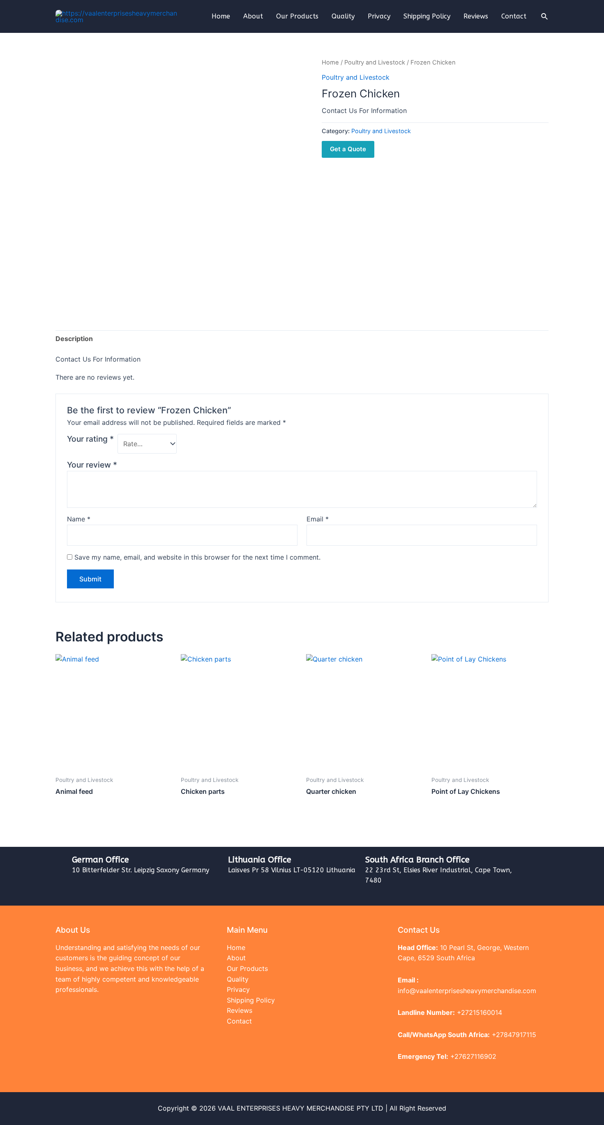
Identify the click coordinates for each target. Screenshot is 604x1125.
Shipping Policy (426, 16)
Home (221, 16)
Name (78, 519)
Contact (513, 16)
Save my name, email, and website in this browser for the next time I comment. (197, 557)
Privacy (379, 16)
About (253, 16)
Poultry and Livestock (374, 62)
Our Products (297, 16)
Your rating (90, 439)
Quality (343, 16)
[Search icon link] (545, 17)
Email (318, 519)
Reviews (475, 16)
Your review (92, 465)
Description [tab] (74, 338)
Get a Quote (348, 149)
